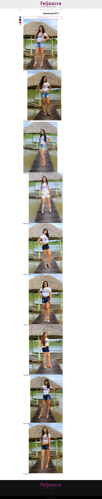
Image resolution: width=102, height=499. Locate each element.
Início (51, 492)
